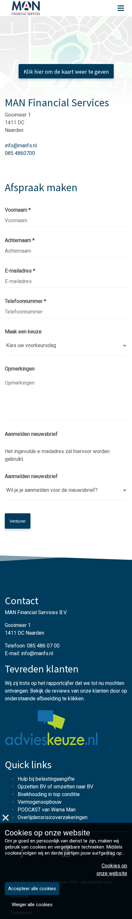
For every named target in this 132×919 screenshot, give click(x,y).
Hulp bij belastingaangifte (46, 779)
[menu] (120, 6)
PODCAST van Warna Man (47, 810)
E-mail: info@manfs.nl (29, 653)
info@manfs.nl (21, 145)
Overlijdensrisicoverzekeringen (52, 817)
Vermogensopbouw (40, 802)
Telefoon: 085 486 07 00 (32, 646)
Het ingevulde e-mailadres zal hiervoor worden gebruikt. (57, 455)
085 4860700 (20, 153)
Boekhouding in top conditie (49, 794)
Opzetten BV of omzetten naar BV (55, 787)
